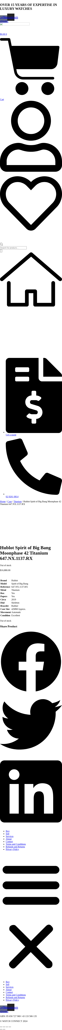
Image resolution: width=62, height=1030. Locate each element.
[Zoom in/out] (1, 1026)
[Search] (1, 250)
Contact (9, 841)
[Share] (7, 1026)
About (9, 839)
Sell (7, 833)
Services (9, 836)
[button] (31, 662)
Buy (8, 831)
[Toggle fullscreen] (4, 1026)
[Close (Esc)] (10, 1026)
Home (3, 501)
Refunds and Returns (15, 846)
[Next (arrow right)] (4, 1029)
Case (9, 501)
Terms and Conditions (16, 844)
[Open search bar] (1, 245)
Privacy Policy (12, 849)
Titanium (18, 501)
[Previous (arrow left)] (1, 1029)
